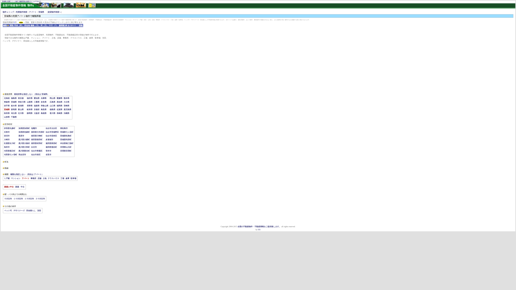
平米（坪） (19, 25)
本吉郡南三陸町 (66, 143)
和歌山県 (44, 106)
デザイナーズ (19, 211)
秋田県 (7, 113)
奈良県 (43, 102)
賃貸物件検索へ (54, 12)
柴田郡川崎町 (36, 136)
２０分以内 (40, 199)
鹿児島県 (67, 109)
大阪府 (37, 113)
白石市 (34, 147)
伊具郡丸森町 (9, 128)
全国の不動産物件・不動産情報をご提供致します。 (259, 227)
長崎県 (59, 113)
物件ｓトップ (8, 12)
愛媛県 (59, 98)
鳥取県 (43, 109)
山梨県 (30, 102)
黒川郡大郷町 (24, 140)
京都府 (37, 109)
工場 (62, 178)
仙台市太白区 (51, 128)
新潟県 (21, 106)
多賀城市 (49, 140)
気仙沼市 (22, 155)
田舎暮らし (31, 211)
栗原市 (21, 136)
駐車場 (73, 178)
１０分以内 (18, 199)
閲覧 (81, 25)
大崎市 (7, 140)
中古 (22, 187)
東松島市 (64, 128)
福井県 (30, 98)
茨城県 (14, 102)
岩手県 (7, 106)
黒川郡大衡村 (24, 143)
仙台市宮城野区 (52, 132)
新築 (17, 187)
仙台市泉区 (36, 155)
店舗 (39, 178)
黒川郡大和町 (24, 147)
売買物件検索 (21, 12)
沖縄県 (66, 113)
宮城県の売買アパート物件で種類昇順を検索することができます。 (22, 1)
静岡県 (30, 113)
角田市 (7, 147)
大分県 (66, 102)
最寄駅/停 (63, 25)
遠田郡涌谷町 (51, 147)
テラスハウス (53, 178)
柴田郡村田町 (36, 143)
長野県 (30, 106)
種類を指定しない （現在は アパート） (26, 174)
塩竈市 (34, 128)
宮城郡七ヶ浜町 (66, 132)
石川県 (21, 113)
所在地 (27, 25)
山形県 (7, 117)
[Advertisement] (258, 67)
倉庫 (67, 178)
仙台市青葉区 (36, 151)
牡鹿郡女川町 (9, 143)
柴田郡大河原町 (37, 132)
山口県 (52, 106)
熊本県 (66, 98)
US (259, 230)
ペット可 (8, 211)
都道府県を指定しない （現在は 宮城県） (31, 94)
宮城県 (41, 12)
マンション (15, 178)
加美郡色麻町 (24, 132)
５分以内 (8, 199)
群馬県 (14, 109)
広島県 (52, 102)
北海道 (7, 98)
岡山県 (52, 98)
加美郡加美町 (24, 128)
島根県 (43, 113)
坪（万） (44, 25)
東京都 (21, 98)
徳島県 (52, 109)
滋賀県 (37, 106)
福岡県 (59, 106)
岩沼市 (7, 136)
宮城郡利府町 (65, 140)
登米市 (48, 151)
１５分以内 (29, 199)
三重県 (37, 102)
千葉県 (14, 117)
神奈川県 (22, 102)
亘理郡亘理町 (65, 151)
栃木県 (14, 106)
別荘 (39, 211)
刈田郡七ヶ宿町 (10, 155)
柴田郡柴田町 (36, 140)
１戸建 (7, 178)
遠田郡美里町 (51, 143)
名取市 (48, 155)
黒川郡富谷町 (24, 151)
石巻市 (7, 132)
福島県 (14, 98)
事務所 (33, 178)
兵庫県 (43, 98)
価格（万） (35, 25)
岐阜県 (30, 109)
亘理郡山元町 (65, 147)
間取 (12, 25)
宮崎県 (66, 106)
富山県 (21, 109)
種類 (5, 25)
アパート (33, 12)
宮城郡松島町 (65, 136)
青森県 (7, 102)
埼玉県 (14, 113)
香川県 (52, 113)
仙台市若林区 (51, 136)
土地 (44, 178)
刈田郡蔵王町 (9, 151)
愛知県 (37, 98)
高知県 (59, 102)
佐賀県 (59, 109)
